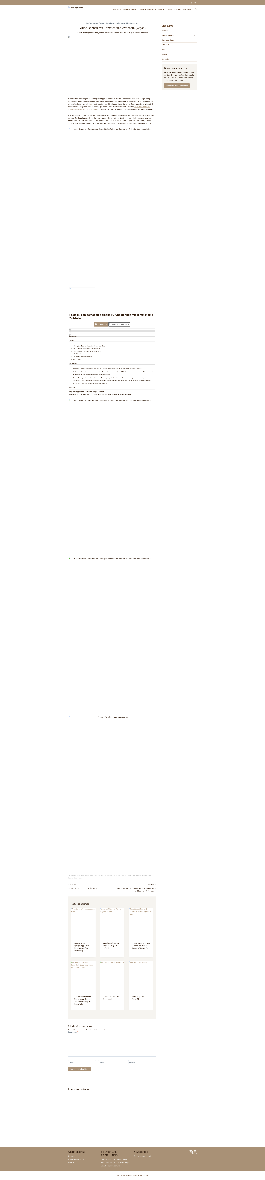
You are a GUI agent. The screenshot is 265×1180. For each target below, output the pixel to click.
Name (72, 1062)
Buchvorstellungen (148, 9)
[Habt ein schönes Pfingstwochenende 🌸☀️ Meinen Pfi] (132, 1120)
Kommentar (73, 1032)
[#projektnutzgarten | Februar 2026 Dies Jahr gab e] (132, 1130)
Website (132, 1062)
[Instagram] (191, 2)
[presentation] (83, 923)
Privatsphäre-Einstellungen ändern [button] (114, 1159)
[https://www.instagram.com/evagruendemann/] (191, 1152)
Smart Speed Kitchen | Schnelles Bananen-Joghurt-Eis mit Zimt (141, 945)
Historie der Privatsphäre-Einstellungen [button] (115, 1162)
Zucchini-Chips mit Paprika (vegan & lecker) (111, 945)
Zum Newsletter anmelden (143, 1156)
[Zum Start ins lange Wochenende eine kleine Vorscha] (132, 1139)
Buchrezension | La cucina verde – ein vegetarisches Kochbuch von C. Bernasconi (136, 888)
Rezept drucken (102, 324)
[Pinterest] (195, 2)
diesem (91, 104)
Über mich (162, 9)
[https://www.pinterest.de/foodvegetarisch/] (195, 1152)
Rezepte (165, 31)
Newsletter (188, 9)
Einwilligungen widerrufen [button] (110, 1166)
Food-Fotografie (167, 35)
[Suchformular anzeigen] (196, 9)
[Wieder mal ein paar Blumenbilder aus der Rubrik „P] (132, 1097)
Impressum (72, 1156)
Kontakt (178, 9)
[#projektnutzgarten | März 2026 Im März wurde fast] (132, 1109)
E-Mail (102, 1062)
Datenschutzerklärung (76, 1159)
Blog (170, 9)
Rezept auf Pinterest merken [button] (120, 324)
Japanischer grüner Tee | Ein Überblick (82, 886)
